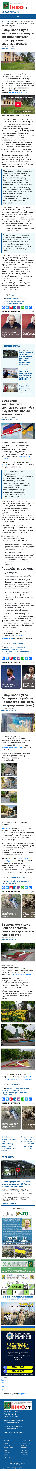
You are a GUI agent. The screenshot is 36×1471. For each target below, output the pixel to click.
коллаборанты (7, 651)
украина (5, 654)
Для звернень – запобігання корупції (26, 1443)
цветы (10, 1095)
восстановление (13, 298)
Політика (7, 1443)
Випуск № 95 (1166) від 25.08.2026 (18, 1257)
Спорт (6, 1450)
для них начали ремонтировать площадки (16, 1077)
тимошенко (6, 303)
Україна (7, 1441)
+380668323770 (12, 1428)
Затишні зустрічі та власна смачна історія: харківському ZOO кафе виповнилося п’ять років (26, 358)
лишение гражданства (12, 636)
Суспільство (16, 1084)
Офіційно (7, 1452)
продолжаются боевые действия (15, 859)
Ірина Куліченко (11, 710)
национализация (22, 651)
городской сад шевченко (17, 1088)
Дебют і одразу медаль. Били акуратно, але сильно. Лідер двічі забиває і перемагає (16, 1199)
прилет (4, 883)
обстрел (25, 298)
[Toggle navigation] (18, 16)
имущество (17, 649)
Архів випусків (29, 1157)
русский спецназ (8, 301)
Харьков (12, 883)
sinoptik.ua (22, 1394)
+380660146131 (12, 1414)
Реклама (23, 1452)
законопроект (19, 647)
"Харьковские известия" (12, 747)
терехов (20, 301)
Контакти (24, 1455)
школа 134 (17, 303)
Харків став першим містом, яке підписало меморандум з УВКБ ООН (26, 375)
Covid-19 (7, 1445)
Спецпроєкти (9, 1457)
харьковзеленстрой (10, 1092)
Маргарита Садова (12, 419)
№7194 (4, 464)
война (9, 647)
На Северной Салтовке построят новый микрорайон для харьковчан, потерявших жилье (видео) (8, 1144)
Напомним (6, 828)
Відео (7, 21)
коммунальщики (8, 1090)
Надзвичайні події (19, 877)
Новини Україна (18, 643)
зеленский (6, 649)
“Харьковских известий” (18, 92)
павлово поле (26, 881)
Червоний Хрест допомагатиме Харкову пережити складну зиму (25, 390)
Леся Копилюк (11, 48)
